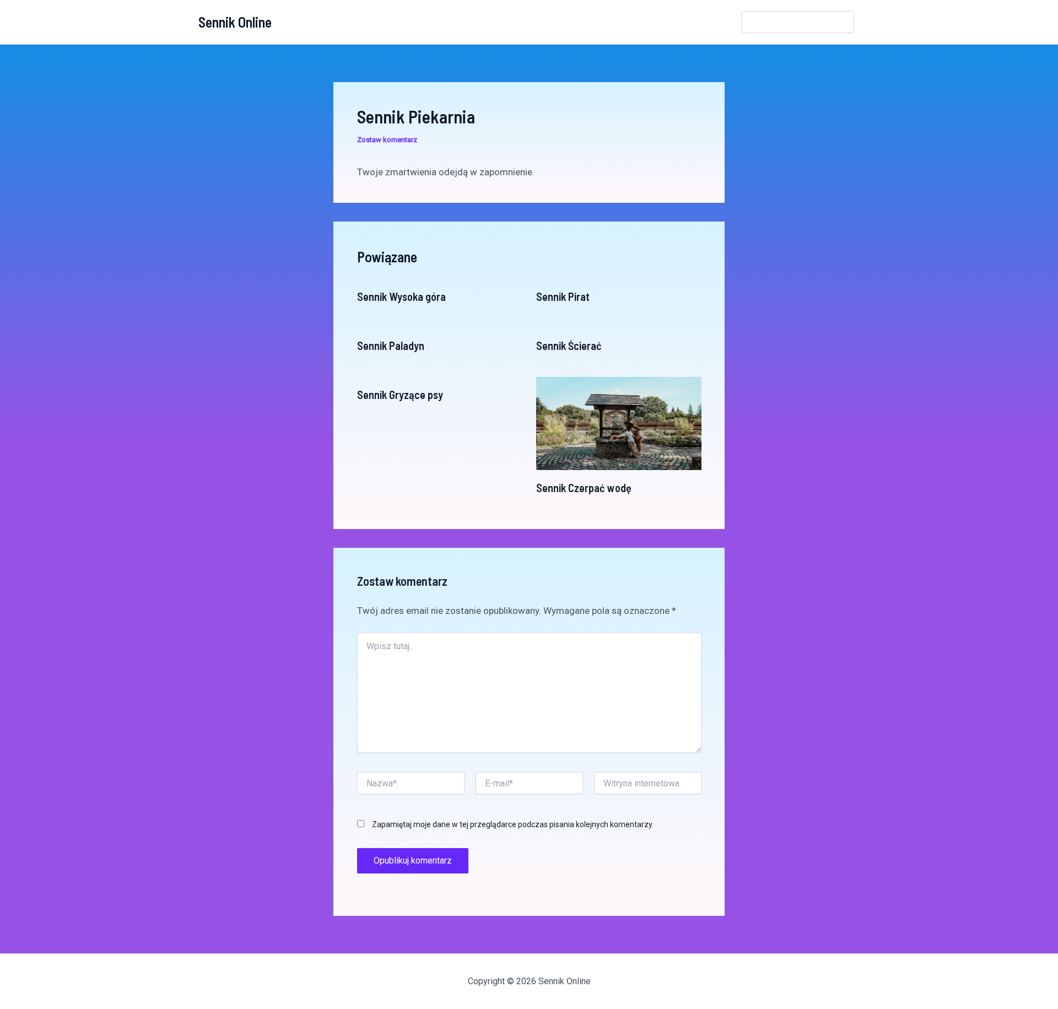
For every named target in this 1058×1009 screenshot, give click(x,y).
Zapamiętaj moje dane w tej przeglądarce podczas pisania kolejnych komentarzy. (513, 824)
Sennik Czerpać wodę (583, 487)
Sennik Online (235, 21)
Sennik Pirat (563, 296)
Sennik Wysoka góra (401, 296)
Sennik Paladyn (390, 345)
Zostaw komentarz (387, 140)
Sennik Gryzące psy (400, 394)
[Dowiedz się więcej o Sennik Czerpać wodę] (618, 422)
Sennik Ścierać (569, 345)
